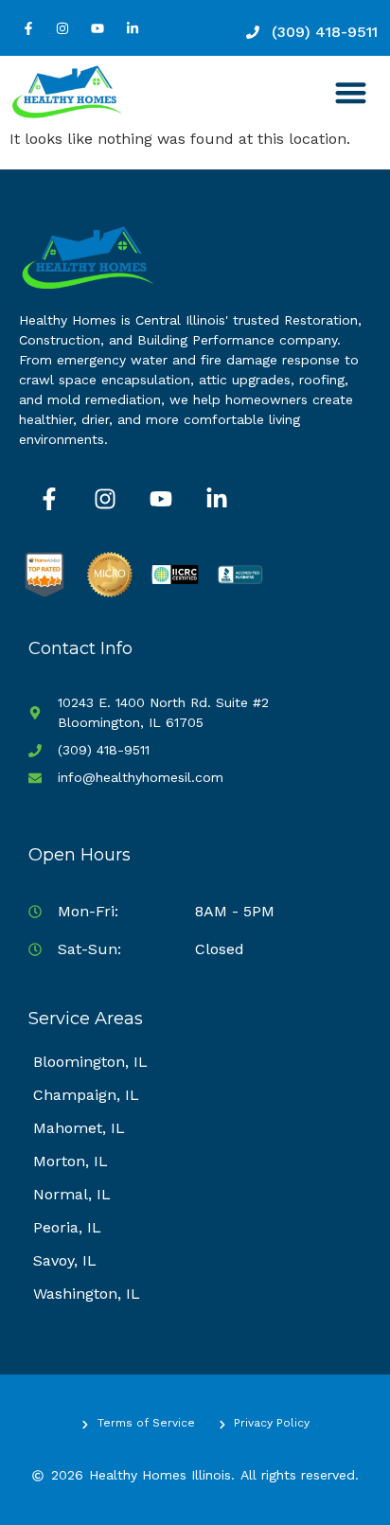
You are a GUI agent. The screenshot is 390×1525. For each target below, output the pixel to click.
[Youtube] (98, 28)
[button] (352, 92)
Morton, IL (70, 1161)
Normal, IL (72, 1194)
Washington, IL (86, 1294)
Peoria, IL (67, 1227)
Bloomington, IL (90, 1062)
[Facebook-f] (28, 28)
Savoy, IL (65, 1260)
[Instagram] (63, 28)
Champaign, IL (86, 1095)
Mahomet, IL (79, 1128)
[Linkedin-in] (133, 28)
